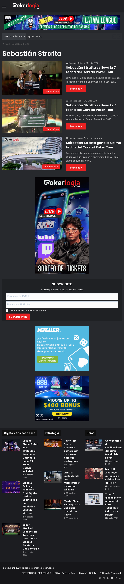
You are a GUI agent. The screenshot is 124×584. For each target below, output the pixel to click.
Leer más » (76, 88)
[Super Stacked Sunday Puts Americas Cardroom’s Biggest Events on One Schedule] (11, 529)
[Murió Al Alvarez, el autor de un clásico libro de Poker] (94, 473)
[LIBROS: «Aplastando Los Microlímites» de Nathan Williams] (53, 477)
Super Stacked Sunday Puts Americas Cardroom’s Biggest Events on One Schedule (31, 536)
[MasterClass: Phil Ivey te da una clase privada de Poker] (53, 505)
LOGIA (56, 573)
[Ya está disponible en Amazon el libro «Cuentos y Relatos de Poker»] (94, 499)
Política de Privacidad (110, 573)
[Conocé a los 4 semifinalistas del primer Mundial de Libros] (94, 445)
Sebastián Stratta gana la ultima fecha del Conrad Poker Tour (93, 145)
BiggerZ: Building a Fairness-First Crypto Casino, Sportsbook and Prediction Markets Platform (30, 498)
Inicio (7, 44)
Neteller (93, 573)
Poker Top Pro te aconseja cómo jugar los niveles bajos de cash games (71, 451)
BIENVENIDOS (29, 573)
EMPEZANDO (44, 573)
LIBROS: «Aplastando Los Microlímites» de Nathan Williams (72, 481)
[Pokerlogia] (25, 6)
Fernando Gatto (75, 63)
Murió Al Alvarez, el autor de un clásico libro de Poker (112, 476)
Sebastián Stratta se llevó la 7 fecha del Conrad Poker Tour (91, 69)
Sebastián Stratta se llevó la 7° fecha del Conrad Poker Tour (91, 107)
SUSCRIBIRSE (18, 316)
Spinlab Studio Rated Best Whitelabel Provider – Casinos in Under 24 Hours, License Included (75, 36)
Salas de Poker (69, 573)
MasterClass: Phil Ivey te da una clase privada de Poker (72, 508)
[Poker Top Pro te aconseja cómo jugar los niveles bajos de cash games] (53, 443)
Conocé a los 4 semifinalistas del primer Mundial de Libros (113, 449)
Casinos (83, 573)
